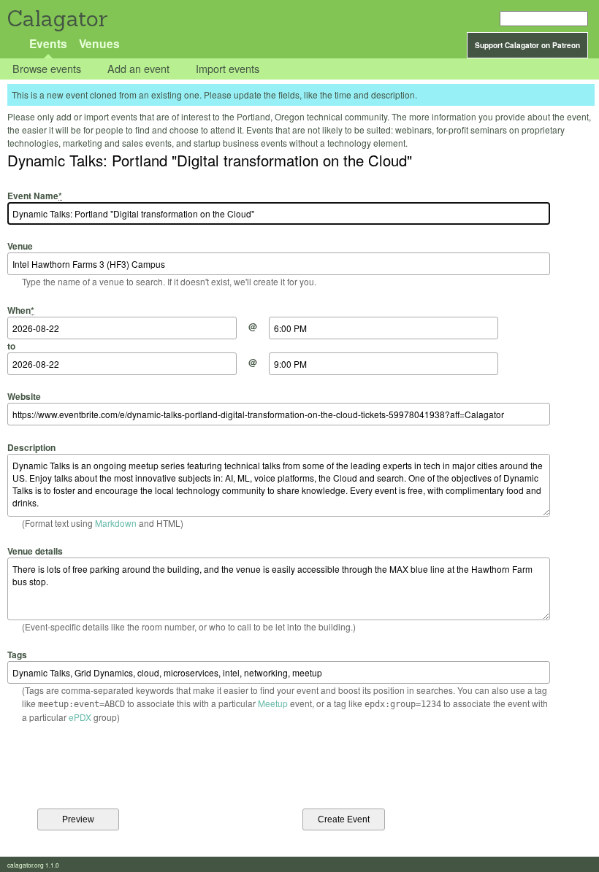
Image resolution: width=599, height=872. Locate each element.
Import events (227, 69)
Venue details (35, 550)
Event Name (34, 195)
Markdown (116, 523)
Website (24, 396)
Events (48, 43)
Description (31, 447)
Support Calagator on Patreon (527, 45)
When (20, 310)
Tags (17, 654)
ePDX (80, 717)
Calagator (56, 18)
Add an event (138, 69)
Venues (99, 43)
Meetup (273, 703)
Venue (20, 245)
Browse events (46, 69)
